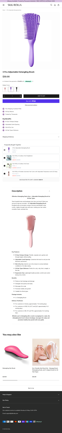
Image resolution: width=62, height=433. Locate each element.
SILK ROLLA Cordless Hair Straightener (22, 156)
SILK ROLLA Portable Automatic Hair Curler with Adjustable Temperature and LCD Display (35, 171)
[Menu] (3, 5)
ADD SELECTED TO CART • (31, 180)
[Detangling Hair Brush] (16, 352)
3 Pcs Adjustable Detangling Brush (14, 10)
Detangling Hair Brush (9, 368)
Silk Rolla (8, 429)
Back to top (31, 388)
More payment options (31, 105)
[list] (31, 40)
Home (4, 10)
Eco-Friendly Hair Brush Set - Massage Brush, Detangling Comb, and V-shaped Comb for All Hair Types (45, 370)
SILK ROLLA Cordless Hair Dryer (20, 163)
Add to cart (41, 96)
